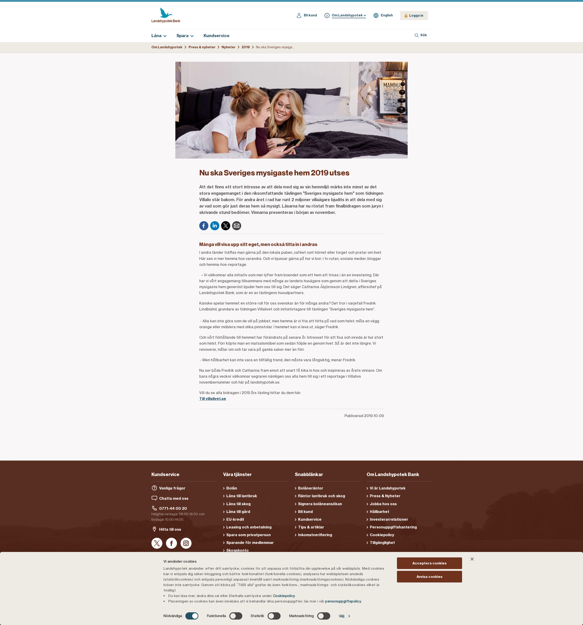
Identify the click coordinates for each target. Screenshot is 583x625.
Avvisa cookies (429, 576)
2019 (246, 47)
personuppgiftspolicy (343, 601)
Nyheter (228, 47)
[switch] (235, 616)
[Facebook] (203, 225)
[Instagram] (186, 543)
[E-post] (236, 225)
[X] (225, 225)
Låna (156, 35)
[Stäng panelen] (472, 559)
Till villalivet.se (212, 398)
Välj (341, 616)
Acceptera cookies (429, 563)
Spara (182, 35)
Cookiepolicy (284, 596)
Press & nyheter (202, 47)
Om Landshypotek (166, 47)
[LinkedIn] (214, 225)
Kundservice (217, 35)
